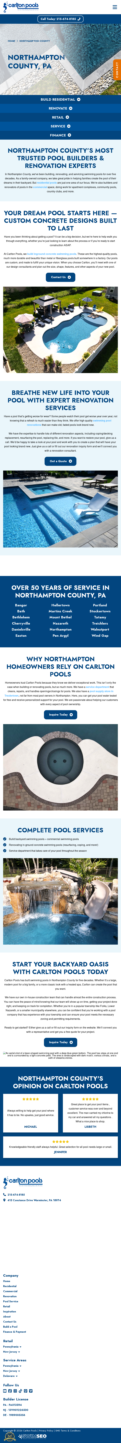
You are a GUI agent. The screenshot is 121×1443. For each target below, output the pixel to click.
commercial (40, 187)
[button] (115, 7)
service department (97, 687)
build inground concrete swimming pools (51, 254)
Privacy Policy (46, 1430)
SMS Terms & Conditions (68, 1430)
